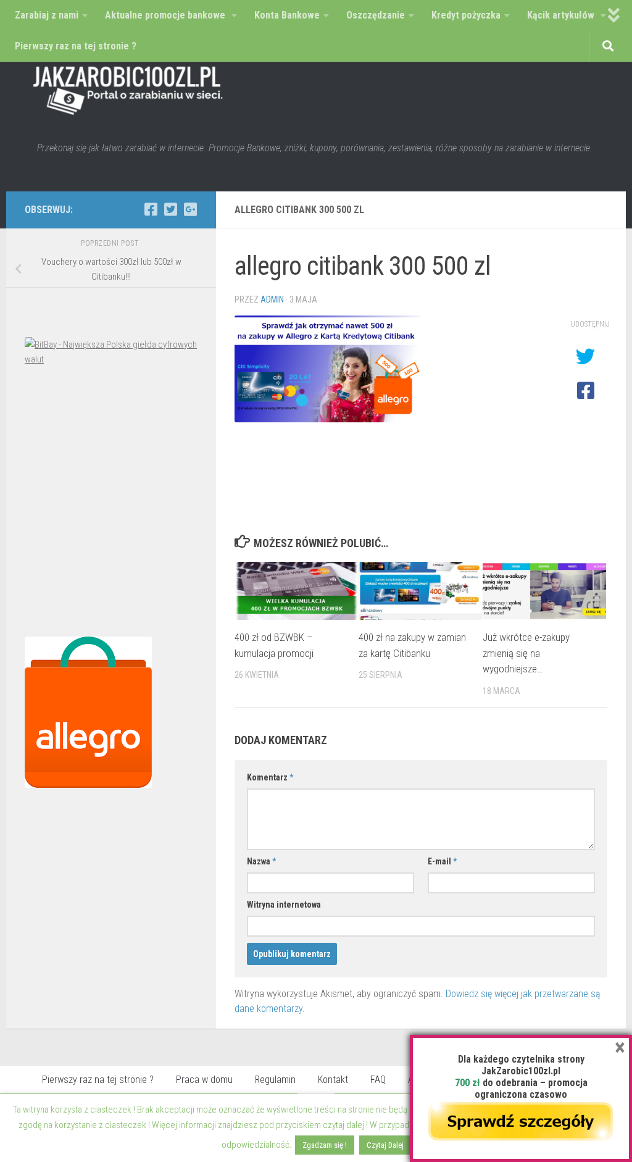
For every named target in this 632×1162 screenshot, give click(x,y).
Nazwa (261, 861)
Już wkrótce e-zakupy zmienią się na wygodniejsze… (526, 653)
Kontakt (333, 1079)
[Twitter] (170, 209)
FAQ (378, 1079)
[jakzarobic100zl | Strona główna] (128, 86)
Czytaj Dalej (385, 1145)
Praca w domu (204, 1079)
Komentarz (270, 777)
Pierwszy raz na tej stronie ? (98, 1079)
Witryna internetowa (284, 904)
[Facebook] (150, 209)
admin (272, 299)
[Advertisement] (111, 504)
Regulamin (275, 1079)
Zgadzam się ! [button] (324, 1145)
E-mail (442, 861)
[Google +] (190, 209)
